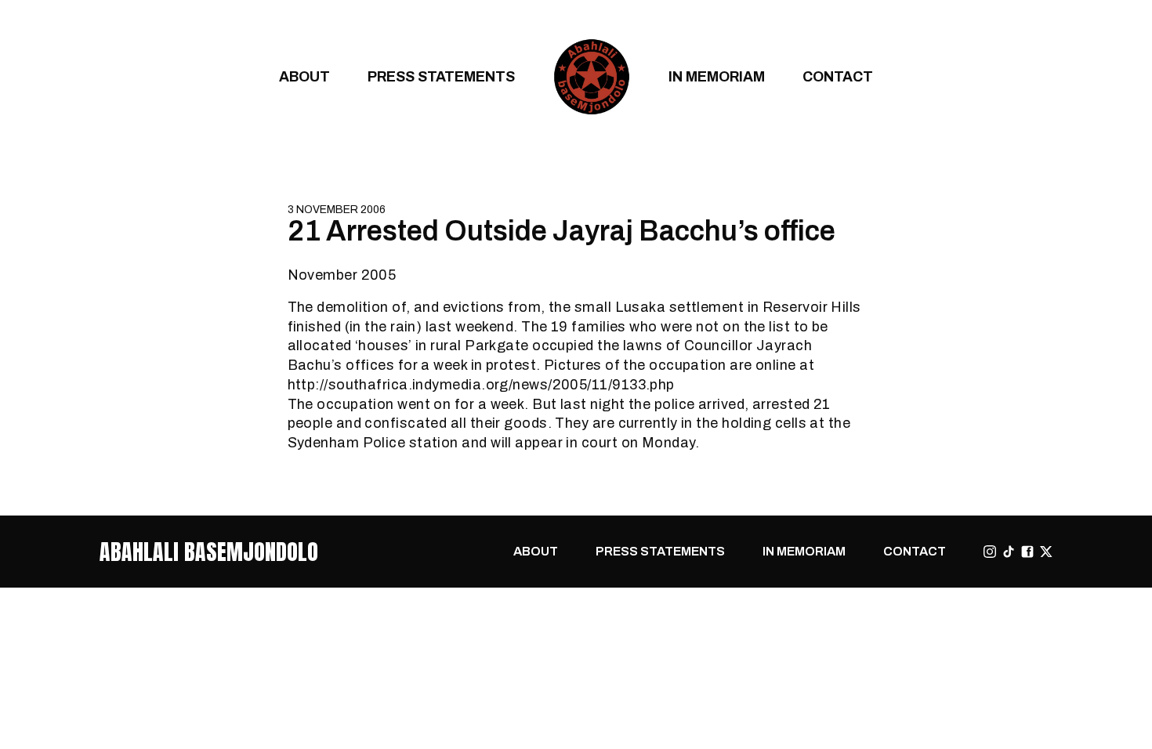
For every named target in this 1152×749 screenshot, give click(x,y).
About (304, 76)
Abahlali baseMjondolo (209, 551)
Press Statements (441, 76)
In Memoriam (716, 76)
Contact (837, 76)
